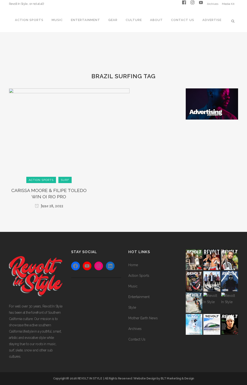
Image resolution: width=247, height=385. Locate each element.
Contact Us (136, 339)
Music (132, 286)
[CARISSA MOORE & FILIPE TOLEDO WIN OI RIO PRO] (69, 134)
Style (132, 307)
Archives (212, 4)
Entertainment (139, 297)
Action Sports (138, 276)
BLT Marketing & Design (177, 378)
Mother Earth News (143, 318)
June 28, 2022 (51, 206)
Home (133, 265)
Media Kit (228, 4)
